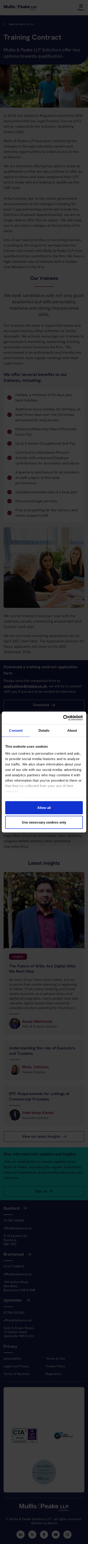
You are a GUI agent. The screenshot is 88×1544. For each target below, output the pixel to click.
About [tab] (72, 730)
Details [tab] (44, 730)
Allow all (44, 807)
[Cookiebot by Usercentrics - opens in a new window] (63, 718)
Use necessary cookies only (44, 822)
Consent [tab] (16, 730)
